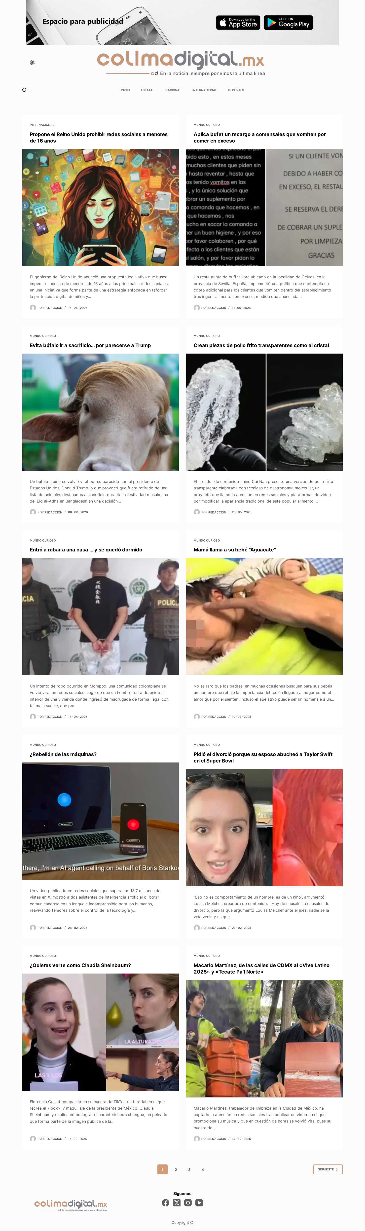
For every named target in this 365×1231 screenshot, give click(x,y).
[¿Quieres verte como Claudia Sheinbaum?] (100, 1032)
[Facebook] (165, 1202)
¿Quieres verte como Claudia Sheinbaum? (80, 965)
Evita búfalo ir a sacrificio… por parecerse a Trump (90, 345)
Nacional (173, 90)
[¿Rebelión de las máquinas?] (100, 821)
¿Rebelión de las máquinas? (63, 754)
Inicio (125, 90)
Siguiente (326, 1169)
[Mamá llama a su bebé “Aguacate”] (264, 616)
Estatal (147, 90)
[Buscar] (24, 90)
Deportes (236, 90)
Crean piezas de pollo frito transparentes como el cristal (261, 345)
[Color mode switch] (32, 62)
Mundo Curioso (207, 125)
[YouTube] (199, 1202)
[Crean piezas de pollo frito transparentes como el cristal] (264, 412)
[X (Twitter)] (177, 1202)
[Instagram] (188, 1202)
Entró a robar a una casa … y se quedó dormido (86, 550)
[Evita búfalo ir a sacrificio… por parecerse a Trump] (100, 412)
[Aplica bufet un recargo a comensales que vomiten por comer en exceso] (264, 207)
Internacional (204, 90)
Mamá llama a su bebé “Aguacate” (235, 550)
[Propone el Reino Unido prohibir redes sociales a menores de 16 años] (100, 207)
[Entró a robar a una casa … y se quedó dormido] (100, 616)
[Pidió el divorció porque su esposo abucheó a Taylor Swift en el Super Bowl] (264, 827)
